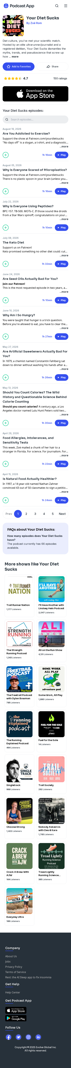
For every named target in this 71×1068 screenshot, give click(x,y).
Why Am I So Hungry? (19, 315)
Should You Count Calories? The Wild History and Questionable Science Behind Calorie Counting (35, 397)
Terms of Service (15, 972)
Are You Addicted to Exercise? (26, 133)
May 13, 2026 (10, 387)
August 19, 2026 (12, 129)
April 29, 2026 (11, 433)
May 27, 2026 (10, 346)
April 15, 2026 (10, 474)
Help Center (12, 992)
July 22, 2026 (10, 201)
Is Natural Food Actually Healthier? (30, 479)
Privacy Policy (13, 967)
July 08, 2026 (10, 237)
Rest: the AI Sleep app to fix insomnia (28, 977)
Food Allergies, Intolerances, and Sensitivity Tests (28, 440)
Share (55, 66)
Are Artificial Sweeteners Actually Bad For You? (35, 354)
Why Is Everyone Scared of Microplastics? (35, 170)
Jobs (8, 961)
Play (63, 154)
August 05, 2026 (12, 165)
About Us (11, 956)
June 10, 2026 (11, 310)
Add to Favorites (21, 66)
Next (62, 514)
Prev (9, 514)
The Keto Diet (13, 242)
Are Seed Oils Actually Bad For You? (30, 279)
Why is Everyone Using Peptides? (28, 206)
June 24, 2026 (11, 274)
